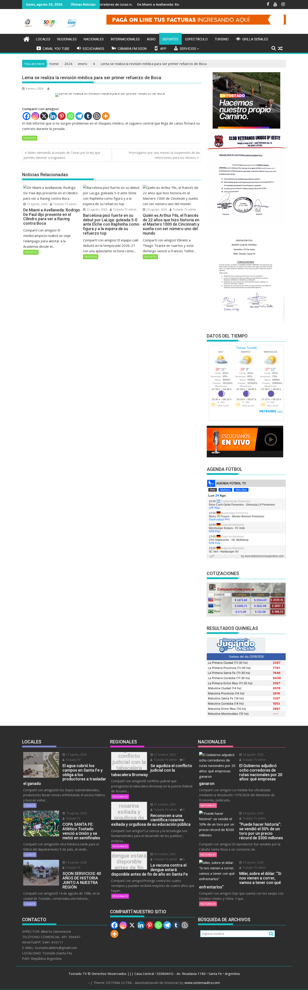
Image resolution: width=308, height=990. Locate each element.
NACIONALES (94, 39)
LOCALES (43, 39)
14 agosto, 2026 (76, 862)
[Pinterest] (62, 116)
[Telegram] (79, 116)
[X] (44, 116)
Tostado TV (72, 760)
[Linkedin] (53, 116)
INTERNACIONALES (125, 39)
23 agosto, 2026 (36, 204)
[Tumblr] (88, 116)
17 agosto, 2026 (76, 754)
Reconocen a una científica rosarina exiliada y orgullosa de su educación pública (129, 812)
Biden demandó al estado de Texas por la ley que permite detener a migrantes (62, 155)
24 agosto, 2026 (252, 754)
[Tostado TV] (26, 38)
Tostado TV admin (65, 204)
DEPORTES (170, 39)
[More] (106, 116)
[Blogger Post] (97, 116)
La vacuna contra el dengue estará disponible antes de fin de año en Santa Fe (129, 862)
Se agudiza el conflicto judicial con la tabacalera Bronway (129, 762)
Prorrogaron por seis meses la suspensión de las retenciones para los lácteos (164, 155)
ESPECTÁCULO (196, 39)
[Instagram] (35, 116)
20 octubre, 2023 (164, 854)
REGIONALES (67, 39)
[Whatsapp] (70, 116)
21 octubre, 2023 (164, 754)
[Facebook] (26, 116)
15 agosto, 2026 (76, 813)
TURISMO (222, 39)
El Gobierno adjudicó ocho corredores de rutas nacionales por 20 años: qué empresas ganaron (102, 4)
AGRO (151, 39)
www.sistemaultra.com (202, 982)
